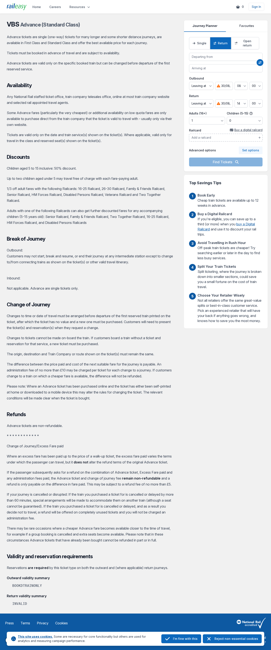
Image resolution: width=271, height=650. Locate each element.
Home (36, 7)
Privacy (42, 623)
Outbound (196, 78)
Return (194, 96)
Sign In (256, 6)
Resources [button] (77, 7)
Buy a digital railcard (248, 130)
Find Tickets (223, 162)
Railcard (195, 130)
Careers (55, 7)
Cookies (61, 623)
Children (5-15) (238, 113)
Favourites (246, 26)
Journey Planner (204, 26)
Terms (25, 623)
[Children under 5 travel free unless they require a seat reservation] (251, 113)
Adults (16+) (198, 113)
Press (9, 623)
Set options (250, 150)
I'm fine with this (185, 638)
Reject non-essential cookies (236, 638)
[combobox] (225, 57)
